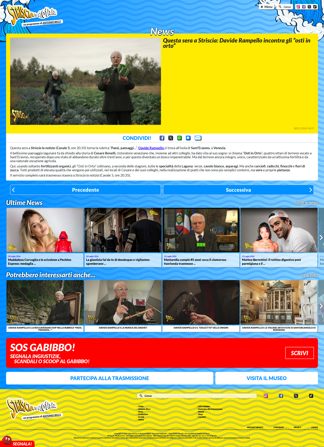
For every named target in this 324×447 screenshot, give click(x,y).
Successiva (238, 190)
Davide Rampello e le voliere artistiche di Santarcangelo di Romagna (279, 329)
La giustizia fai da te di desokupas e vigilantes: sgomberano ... (118, 261)
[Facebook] (303, 6)
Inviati (141, 417)
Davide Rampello (151, 148)
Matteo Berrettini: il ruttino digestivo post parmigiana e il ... (271, 261)
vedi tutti (310, 275)
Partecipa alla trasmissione (109, 378)
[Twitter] (309, 6)
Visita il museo (267, 378)
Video (141, 406)
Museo (201, 411)
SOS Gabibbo (204, 406)
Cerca (287, 7)
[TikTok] (315, 6)
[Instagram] (298, 6)
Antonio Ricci (144, 409)
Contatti (202, 417)
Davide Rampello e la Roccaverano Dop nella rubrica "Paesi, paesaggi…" (45, 329)
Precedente (85, 190)
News (140, 411)
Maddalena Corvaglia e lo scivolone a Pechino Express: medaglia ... (39, 261)
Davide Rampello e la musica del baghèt (123, 328)
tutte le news (306, 202)
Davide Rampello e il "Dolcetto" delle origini (201, 328)
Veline (141, 419)
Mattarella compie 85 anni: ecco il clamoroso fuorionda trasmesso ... (195, 261)
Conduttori (143, 414)
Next (321, 237)
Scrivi (299, 352)
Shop (200, 414)
